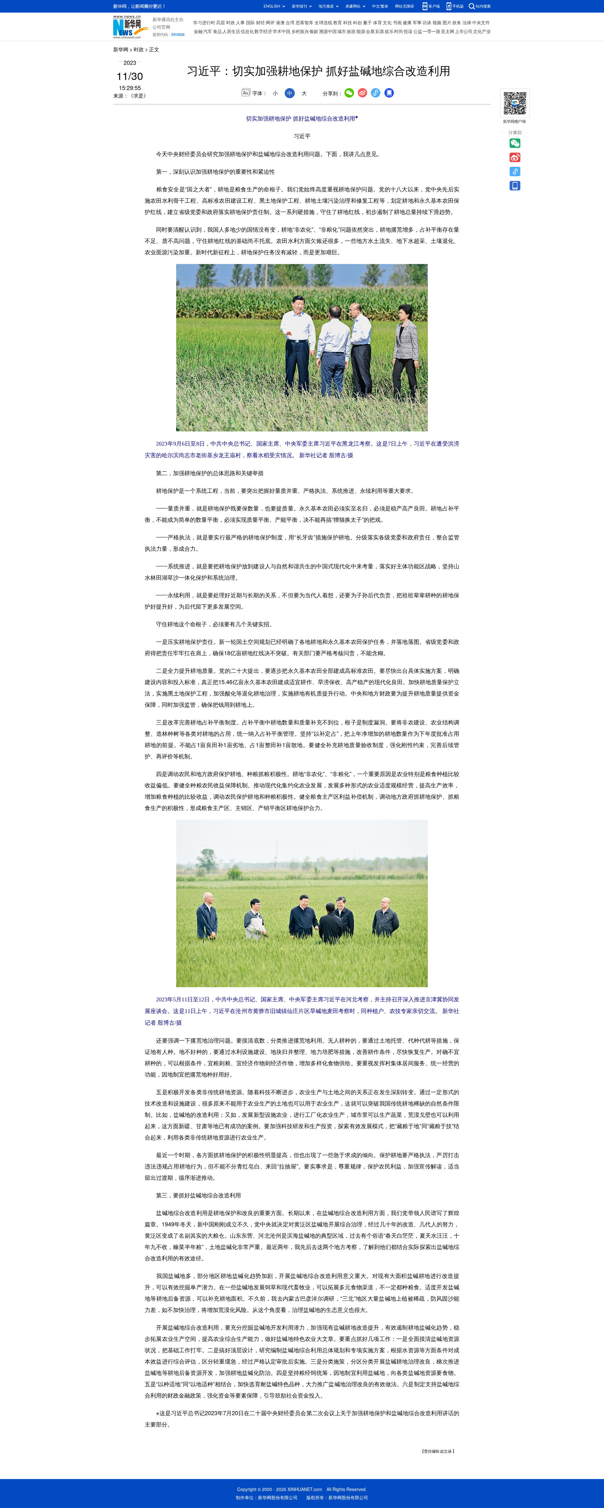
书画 (397, 22)
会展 (370, 31)
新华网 (120, 49)
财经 (260, 22)
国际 (250, 22)
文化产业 (482, 31)
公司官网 (161, 27)
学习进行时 (204, 22)
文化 (387, 22)
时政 (230, 22)
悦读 (408, 31)
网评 (270, 22)
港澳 (280, 22)
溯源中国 (328, 31)
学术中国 (281, 31)
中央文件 (481, 22)
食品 (217, 31)
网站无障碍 (404, 6)
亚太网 (447, 31)
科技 (347, 22)
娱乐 (389, 31)
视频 (437, 22)
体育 (377, 22)
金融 (198, 31)
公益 (417, 31)
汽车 (207, 31)
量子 (367, 22)
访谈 (426, 22)
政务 (456, 22)
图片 (447, 22)
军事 (417, 22)
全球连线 (323, 22)
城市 (341, 31)
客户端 (434, 6)
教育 (337, 22)
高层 (220, 22)
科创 (357, 22)
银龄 (314, 31)
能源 (360, 31)
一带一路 (431, 31)
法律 (466, 22)
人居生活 (231, 31)
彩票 (379, 31)
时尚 (398, 31)
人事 (240, 22)
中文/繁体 (380, 6)
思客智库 (304, 22)
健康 (407, 22)
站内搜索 (483, 6)
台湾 (290, 22)
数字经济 (263, 31)
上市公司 (464, 31)
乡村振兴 (300, 31)
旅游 (351, 31)
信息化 (247, 31)
